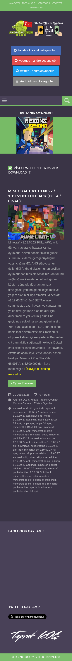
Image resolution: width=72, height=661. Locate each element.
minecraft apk (21, 434)
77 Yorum (44, 394)
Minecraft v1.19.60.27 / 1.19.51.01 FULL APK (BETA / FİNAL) (34, 196)
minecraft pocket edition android (31, 476)
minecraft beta (38, 434)
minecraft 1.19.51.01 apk (27, 427)
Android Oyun (21, 399)
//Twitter (57, 3)
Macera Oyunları (22, 403)
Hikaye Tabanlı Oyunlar (43, 399)
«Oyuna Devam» (22, 383)
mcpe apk (28, 423)
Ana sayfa (14, 3)
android (17, 408)
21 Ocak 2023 (21, 394)
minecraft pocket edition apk (29, 483)
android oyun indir (33, 408)
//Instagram (36, 7)
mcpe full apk (43, 423)
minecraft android (42, 431)
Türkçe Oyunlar (43, 403)
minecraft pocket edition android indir (34, 479)
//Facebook (44, 3)
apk (48, 408)
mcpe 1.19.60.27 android (34, 412)
